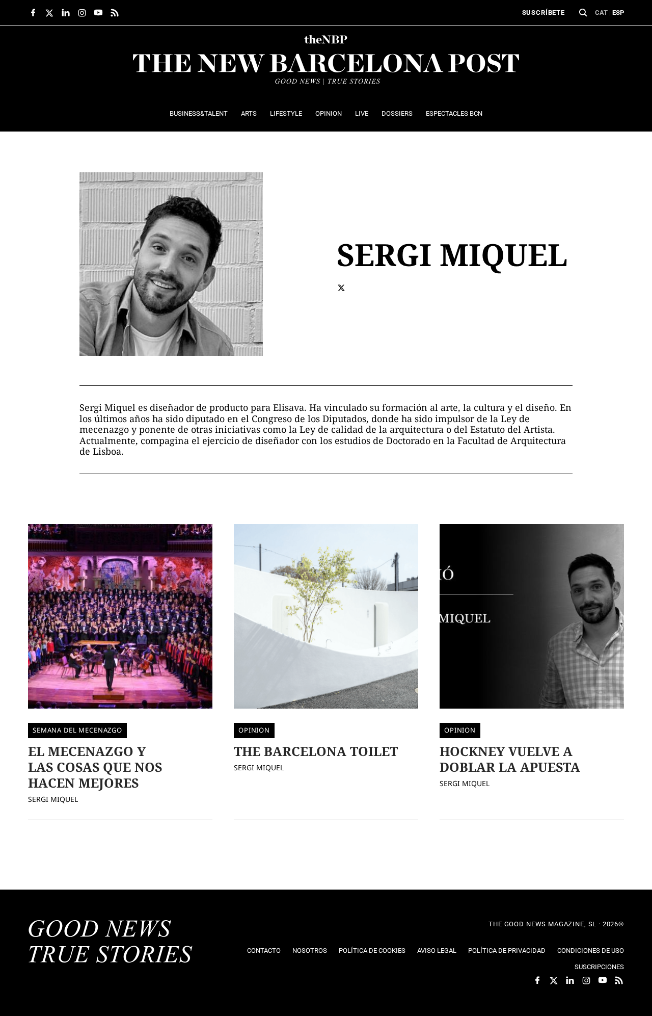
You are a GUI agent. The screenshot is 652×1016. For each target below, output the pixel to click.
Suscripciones (599, 967)
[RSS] (115, 13)
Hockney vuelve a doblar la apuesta (510, 758)
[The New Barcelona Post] (110, 942)
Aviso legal (436, 950)
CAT (601, 12)
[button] (583, 12)
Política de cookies (372, 950)
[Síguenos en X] (49, 13)
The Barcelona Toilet (316, 751)
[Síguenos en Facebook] (33, 13)
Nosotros (309, 950)
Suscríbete (543, 12)
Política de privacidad (507, 950)
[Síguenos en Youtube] (98, 13)
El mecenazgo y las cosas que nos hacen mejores (95, 767)
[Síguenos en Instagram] (82, 13)
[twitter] (341, 287)
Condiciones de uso (590, 950)
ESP (618, 12)
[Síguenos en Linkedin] (66, 13)
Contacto (264, 950)
